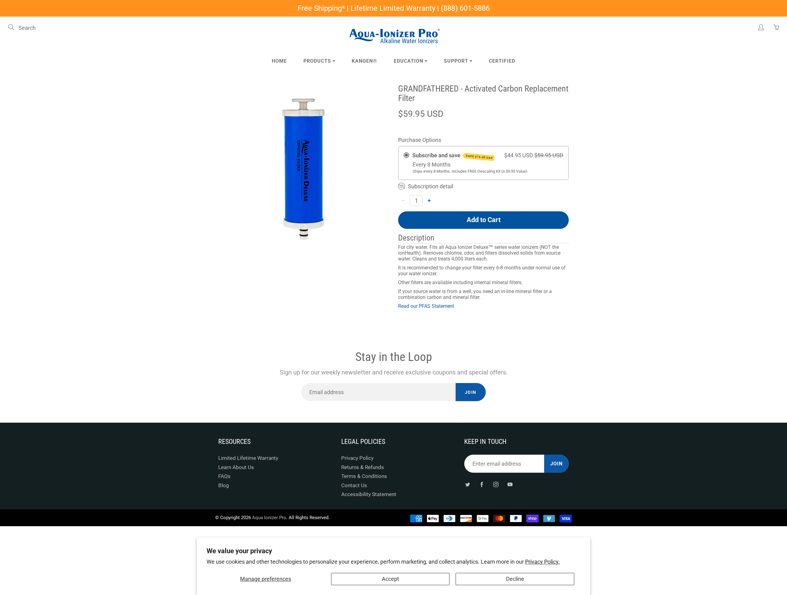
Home (279, 61)
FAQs (224, 476)
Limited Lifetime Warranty (248, 458)
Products (318, 61)
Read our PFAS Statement (426, 306)
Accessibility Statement (368, 494)
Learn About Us (236, 467)
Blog (223, 485)
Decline (515, 579)
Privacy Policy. (542, 561)
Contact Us (354, 485)
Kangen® (364, 61)
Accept (390, 579)
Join (471, 392)
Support (457, 61)
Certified (502, 61)
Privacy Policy (357, 458)
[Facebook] (481, 484)
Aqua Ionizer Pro (269, 517)
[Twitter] (467, 484)
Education (409, 61)
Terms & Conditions (364, 476)
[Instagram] (495, 484)
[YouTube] (509, 484)
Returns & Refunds (362, 467)
